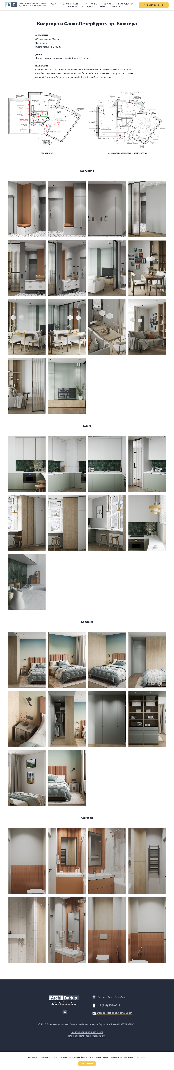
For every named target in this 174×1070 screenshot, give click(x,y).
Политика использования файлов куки (86, 1035)
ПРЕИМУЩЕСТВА (125, 3)
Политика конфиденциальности (87, 1031)
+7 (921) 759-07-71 (109, 1005)
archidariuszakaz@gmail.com (114, 1013)
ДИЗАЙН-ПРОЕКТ (71, 3)
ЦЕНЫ (90, 6)
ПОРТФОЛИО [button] (91, 3)
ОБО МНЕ (108, 3)
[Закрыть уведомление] (172, 1053)
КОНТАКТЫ (115, 6)
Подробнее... (140, 1057)
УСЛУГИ (55, 3)
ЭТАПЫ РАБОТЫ (75, 6)
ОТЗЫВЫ (101, 6)
